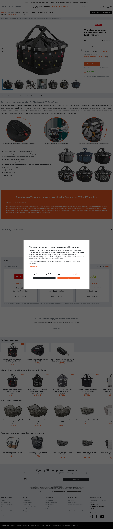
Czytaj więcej (33, 266)
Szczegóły (75, 274)
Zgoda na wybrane (44, 278)
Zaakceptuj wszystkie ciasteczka (69, 278)
